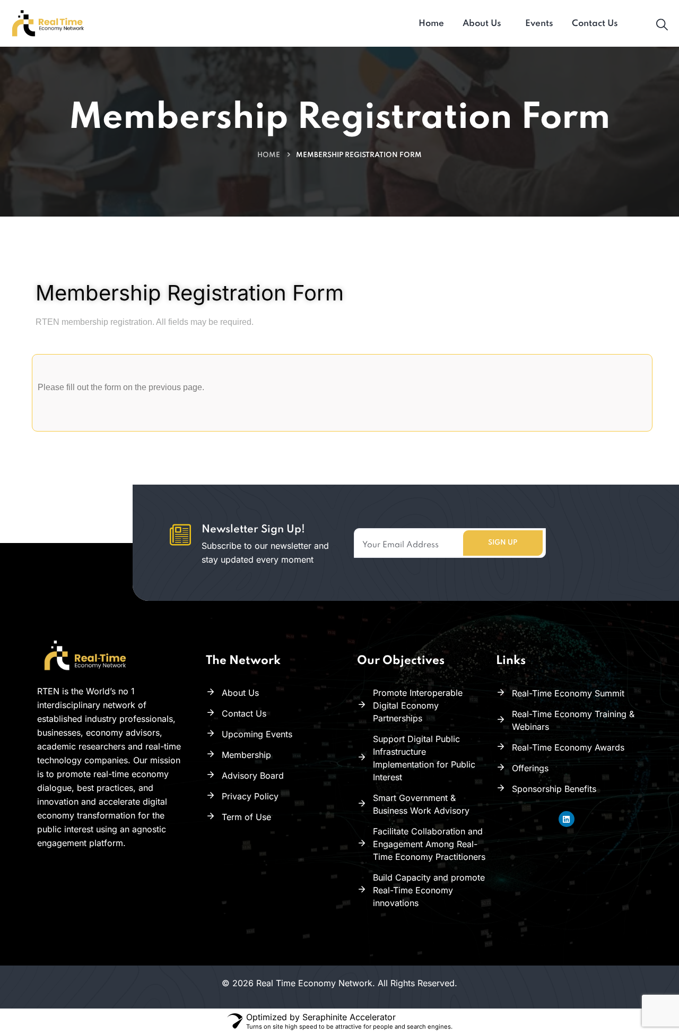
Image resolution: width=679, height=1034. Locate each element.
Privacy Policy (250, 796)
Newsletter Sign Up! (253, 529)
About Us (240, 692)
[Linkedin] (566, 819)
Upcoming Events (257, 734)
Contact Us (244, 713)
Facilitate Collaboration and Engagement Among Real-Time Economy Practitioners (429, 844)
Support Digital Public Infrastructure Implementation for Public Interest (424, 758)
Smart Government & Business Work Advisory (421, 804)
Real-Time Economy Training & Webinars (573, 720)
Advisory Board (253, 775)
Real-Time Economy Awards (568, 747)
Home (268, 155)
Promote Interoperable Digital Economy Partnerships (418, 705)
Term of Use (246, 817)
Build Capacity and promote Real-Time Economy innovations (429, 890)
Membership (246, 754)
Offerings (530, 768)
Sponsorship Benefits (554, 788)
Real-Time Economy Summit (568, 693)
